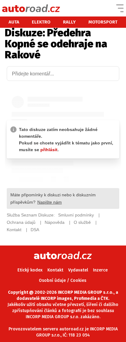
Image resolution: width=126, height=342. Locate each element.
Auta (14, 22)
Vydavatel (78, 270)
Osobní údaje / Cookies (62, 280)
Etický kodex (30, 270)
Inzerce (100, 270)
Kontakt (55, 270)
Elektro (41, 22)
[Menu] (120, 8)
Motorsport (102, 22)
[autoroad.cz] (31, 8)
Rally (69, 22)
